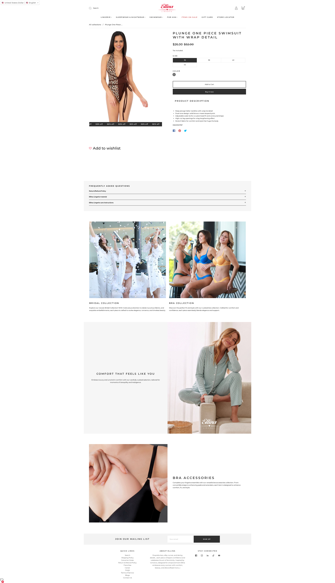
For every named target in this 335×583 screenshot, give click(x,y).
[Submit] (92, 8)
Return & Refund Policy (127, 563)
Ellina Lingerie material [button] (98, 197)
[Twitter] (185, 131)
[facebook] (196, 555)
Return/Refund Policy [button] (97, 191)
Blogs (127, 575)
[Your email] (181, 539)
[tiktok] (213, 555)
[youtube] (219, 555)
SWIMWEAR (156, 17)
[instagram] (202, 555)
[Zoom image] (125, 77)
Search (96, 8)
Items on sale (189, 17)
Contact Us (127, 578)
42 (185, 65)
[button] (20, 3)
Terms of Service (127, 573)
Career (127, 568)
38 (209, 60)
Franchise (127, 565)
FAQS (127, 570)
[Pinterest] (180, 131)
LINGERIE (106, 17)
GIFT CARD (207, 17)
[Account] (236, 8)
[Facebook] (174, 131)
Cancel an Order (127, 560)
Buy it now (209, 92)
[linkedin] (207, 555)
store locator (225, 17)
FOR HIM (171, 17)
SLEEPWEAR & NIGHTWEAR (130, 17)
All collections (95, 25)
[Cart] (242, 8)
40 (233, 60)
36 (185, 60)
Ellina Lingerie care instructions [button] (101, 203)
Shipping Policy (127, 558)
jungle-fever (174, 74)
